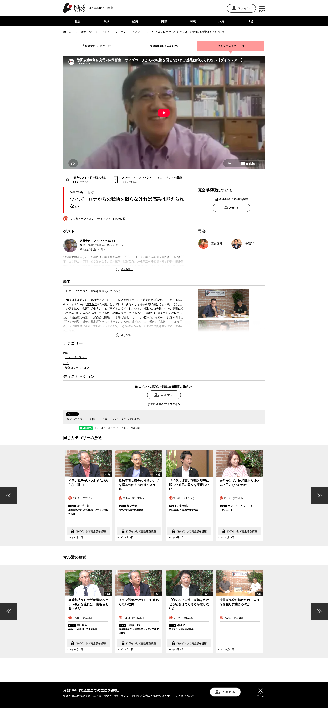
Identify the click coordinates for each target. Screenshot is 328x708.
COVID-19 (107, 326)
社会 (77, 21)
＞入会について (184, 695)
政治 (106, 21)
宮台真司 (216, 243)
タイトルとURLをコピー (107, 428)
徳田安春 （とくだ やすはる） (98, 240)
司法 (193, 21)
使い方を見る (82, 182)
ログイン (243, 8)
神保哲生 (249, 243)
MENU (262, 11)
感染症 (84, 299)
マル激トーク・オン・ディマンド (90, 218)
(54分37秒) (164, 45)
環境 (250, 21)
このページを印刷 (130, 428)
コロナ (86, 291)
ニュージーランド (76, 357)
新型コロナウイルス (77, 367)
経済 (135, 21)
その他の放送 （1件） (93, 249)
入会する (234, 207)
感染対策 (91, 304)
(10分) (230, 45)
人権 (221, 21)
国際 (164, 21)
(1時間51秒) (96, 45)
